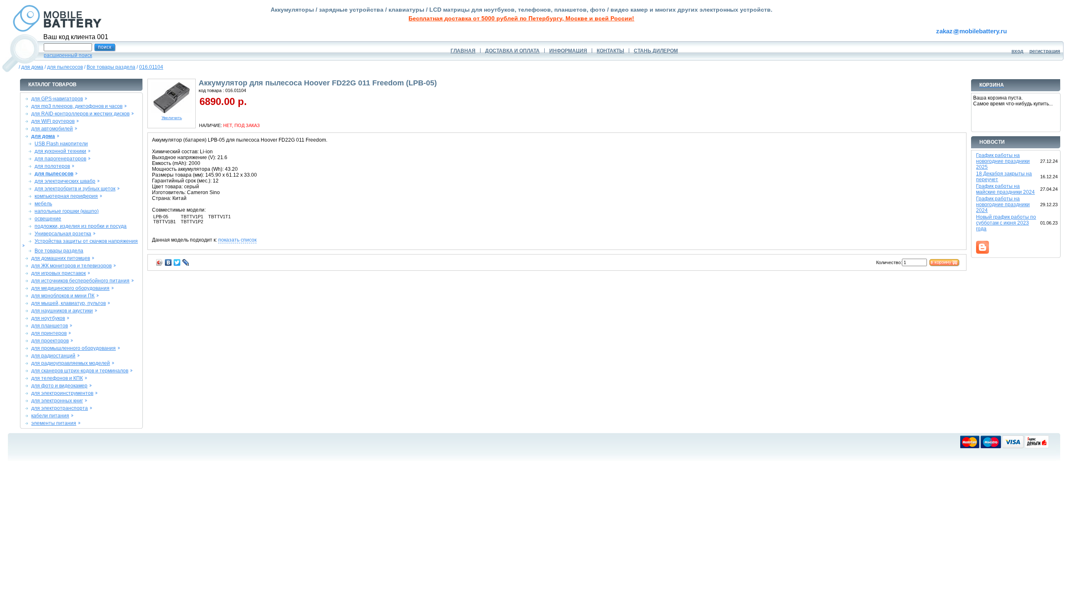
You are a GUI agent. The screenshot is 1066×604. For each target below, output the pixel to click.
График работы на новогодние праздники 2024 (1003, 204)
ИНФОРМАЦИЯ (568, 51)
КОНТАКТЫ (610, 51)
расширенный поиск (68, 55)
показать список (237, 240)
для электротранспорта (59, 408)
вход (1017, 51)
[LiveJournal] (186, 262)
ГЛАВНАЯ (463, 51)
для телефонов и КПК (57, 378)
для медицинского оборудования (70, 288)
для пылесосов (65, 67)
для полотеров (52, 166)
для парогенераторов (60, 159)
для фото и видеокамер (59, 386)
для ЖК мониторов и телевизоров (71, 266)
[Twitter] (177, 262)
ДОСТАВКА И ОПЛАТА (512, 51)
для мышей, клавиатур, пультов (68, 303)
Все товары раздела (111, 67)
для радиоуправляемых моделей (70, 363)
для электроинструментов (62, 393)
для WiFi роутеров (53, 121)
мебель (43, 204)
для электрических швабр (65, 181)
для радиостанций (53, 356)
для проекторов (50, 341)
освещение (48, 219)
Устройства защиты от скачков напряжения (86, 241)
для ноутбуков (48, 318)
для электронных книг (57, 401)
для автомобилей (52, 129)
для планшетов (49, 326)
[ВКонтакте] (168, 262)
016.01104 (151, 67)
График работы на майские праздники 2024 (1005, 189)
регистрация (1044, 51)
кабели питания (50, 416)
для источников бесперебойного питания (80, 281)
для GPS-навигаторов (57, 99)
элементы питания (53, 423)
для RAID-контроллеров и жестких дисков (80, 114)
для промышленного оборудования (73, 348)
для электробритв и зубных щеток (75, 189)
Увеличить (172, 117)
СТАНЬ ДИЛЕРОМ (656, 51)
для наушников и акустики (62, 311)
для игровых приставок (58, 273)
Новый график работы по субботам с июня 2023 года (1006, 223)
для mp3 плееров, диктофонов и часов (76, 106)
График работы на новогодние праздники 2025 (1003, 161)
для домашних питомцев (60, 258)
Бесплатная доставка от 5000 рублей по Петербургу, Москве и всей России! (521, 18)
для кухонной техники (60, 151)
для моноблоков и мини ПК (63, 296)
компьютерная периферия (66, 196)
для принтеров (49, 333)
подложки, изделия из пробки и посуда (81, 226)
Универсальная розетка (63, 234)
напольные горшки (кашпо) (67, 211)
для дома (32, 67)
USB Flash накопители (61, 144)
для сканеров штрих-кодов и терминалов (79, 371)
